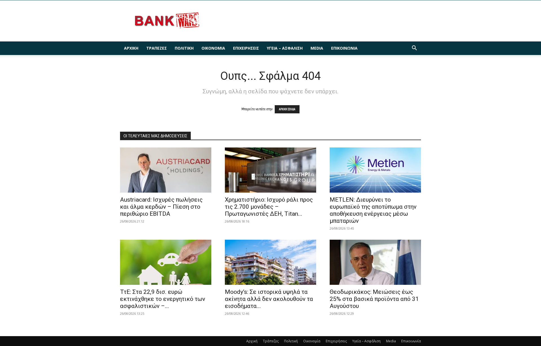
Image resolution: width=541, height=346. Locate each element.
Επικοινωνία (344, 48)
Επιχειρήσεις (246, 48)
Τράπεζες (156, 48)
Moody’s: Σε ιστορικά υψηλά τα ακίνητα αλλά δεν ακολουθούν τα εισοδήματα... (269, 298)
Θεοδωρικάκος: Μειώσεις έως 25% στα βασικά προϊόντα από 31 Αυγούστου (374, 298)
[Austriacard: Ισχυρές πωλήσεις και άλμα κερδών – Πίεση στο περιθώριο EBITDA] (165, 170)
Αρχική (131, 48)
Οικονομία (213, 48)
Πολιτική (184, 48)
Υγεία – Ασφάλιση (285, 48)
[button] (414, 48)
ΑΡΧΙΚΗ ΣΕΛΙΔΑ (287, 109)
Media (317, 48)
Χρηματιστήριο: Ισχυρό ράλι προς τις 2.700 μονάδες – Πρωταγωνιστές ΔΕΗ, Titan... (269, 206)
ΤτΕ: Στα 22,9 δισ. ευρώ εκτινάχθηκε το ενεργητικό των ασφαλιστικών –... (162, 298)
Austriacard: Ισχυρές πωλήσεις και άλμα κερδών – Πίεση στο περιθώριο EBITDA (161, 206)
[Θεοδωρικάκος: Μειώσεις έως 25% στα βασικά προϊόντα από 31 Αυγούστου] (375, 262)
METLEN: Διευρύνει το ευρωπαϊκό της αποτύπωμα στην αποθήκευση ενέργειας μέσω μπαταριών (373, 210)
